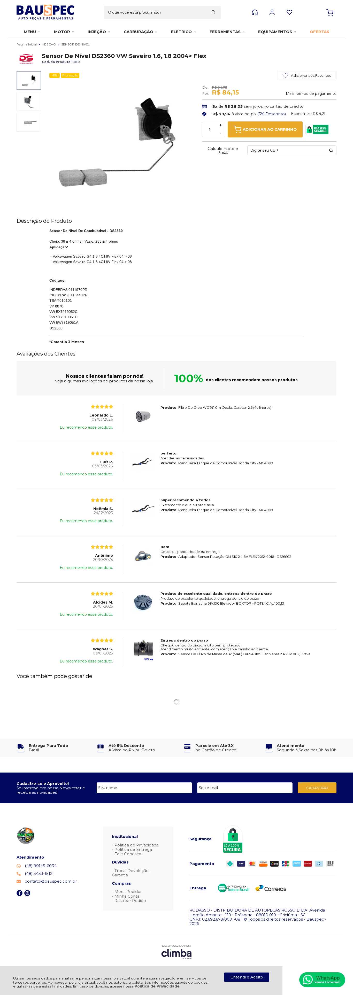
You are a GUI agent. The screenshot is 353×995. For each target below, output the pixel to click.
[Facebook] (19, 894)
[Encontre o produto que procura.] (213, 12)
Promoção (70, 75)
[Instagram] (27, 894)
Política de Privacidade (157, 986)
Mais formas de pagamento (311, 93)
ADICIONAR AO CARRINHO (270, 129)
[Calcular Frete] (331, 150)
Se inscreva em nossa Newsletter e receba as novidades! (51, 790)
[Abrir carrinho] (329, 12)
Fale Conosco (127, 853)
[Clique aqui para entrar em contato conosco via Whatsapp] (322, 979)
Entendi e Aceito (247, 977)
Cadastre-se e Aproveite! (43, 783)
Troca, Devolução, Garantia (130, 872)
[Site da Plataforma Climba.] (176, 951)
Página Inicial (27, 44)
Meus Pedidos (128, 891)
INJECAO (49, 44)
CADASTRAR (317, 788)
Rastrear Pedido (130, 900)
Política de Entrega (133, 849)
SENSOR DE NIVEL (75, 44)
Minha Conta (127, 896)
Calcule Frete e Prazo (223, 150)
